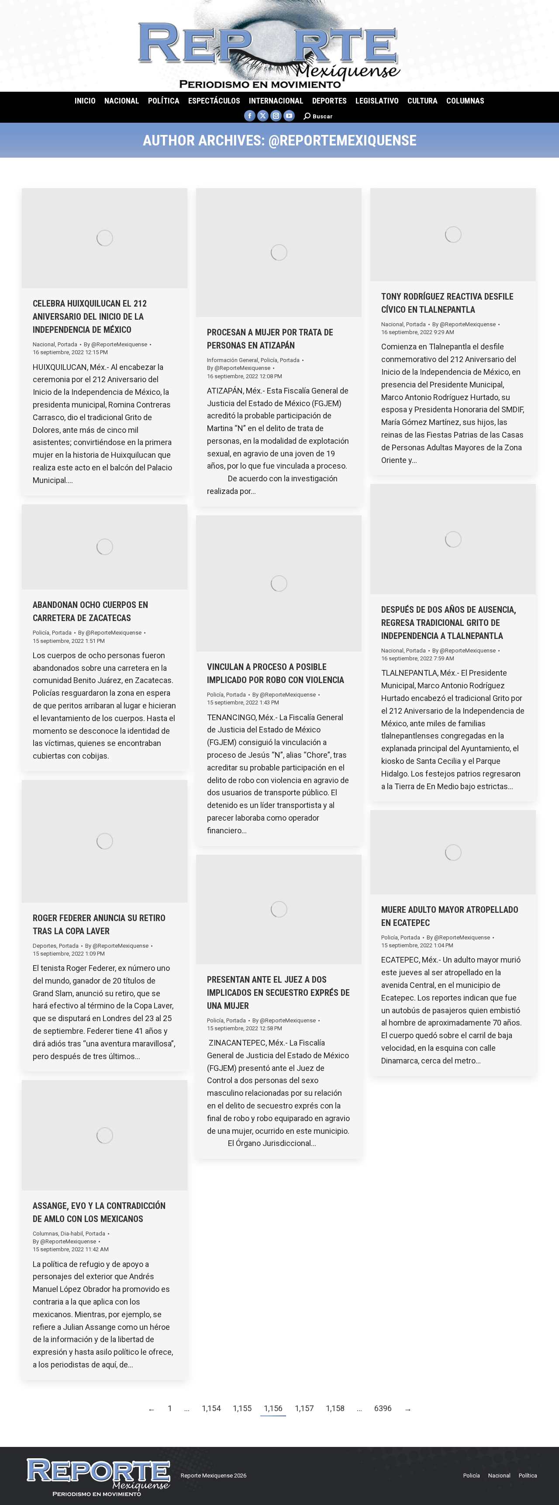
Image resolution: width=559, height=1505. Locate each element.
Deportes (44, 945)
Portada (67, 344)
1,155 (242, 1408)
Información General (232, 360)
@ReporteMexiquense (343, 140)
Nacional (44, 344)
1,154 (211, 1408)
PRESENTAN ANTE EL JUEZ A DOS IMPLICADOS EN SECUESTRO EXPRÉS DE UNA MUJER (278, 992)
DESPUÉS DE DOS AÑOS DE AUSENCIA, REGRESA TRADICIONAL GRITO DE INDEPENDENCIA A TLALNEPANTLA (448, 622)
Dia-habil (72, 1233)
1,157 (304, 1408)
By (115, 344)
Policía (269, 360)
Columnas (45, 1233)
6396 (383, 1408)
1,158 (335, 1408)
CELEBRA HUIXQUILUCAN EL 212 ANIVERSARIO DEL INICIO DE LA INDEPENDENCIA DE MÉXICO (90, 316)
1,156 (273, 1408)
